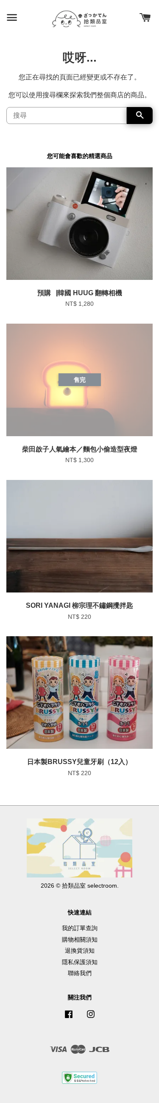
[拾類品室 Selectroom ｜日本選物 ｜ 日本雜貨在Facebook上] (69, 1018)
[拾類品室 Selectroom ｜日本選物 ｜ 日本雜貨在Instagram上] (91, 1018)
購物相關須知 (80, 940)
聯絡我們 (80, 973)
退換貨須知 (80, 951)
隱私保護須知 (80, 962)
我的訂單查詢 (80, 928)
